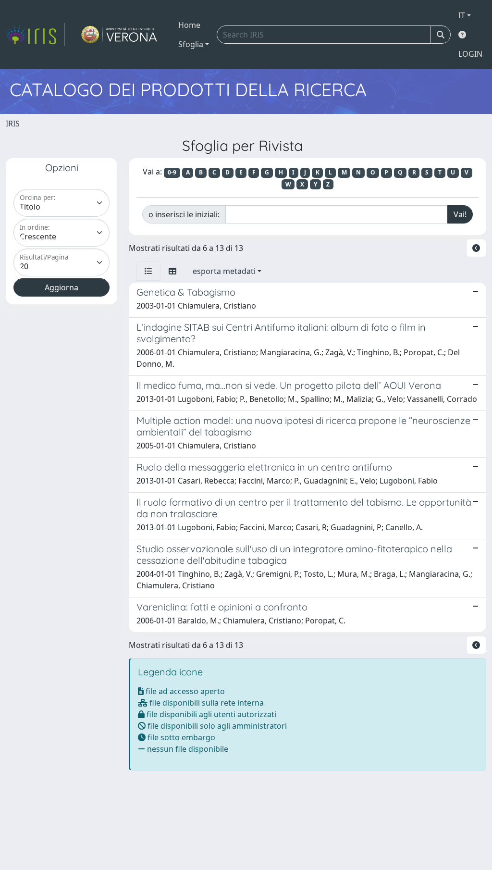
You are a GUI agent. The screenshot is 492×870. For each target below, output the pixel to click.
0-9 (172, 172)
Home (189, 25)
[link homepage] (35, 34)
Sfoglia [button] (190, 44)
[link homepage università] (119, 34)
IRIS (13, 123)
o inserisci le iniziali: (184, 214)
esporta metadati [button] (224, 271)
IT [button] (461, 15)
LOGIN (470, 54)
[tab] (148, 271)
